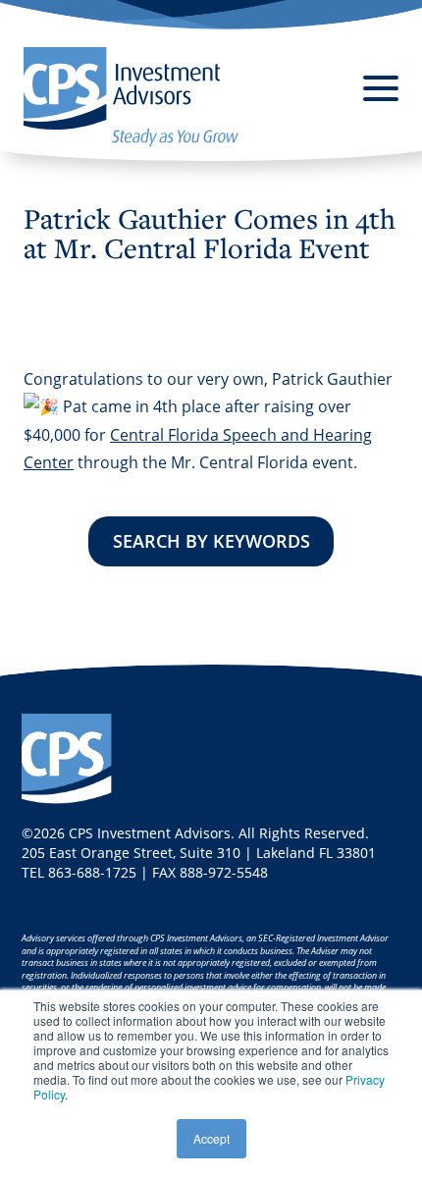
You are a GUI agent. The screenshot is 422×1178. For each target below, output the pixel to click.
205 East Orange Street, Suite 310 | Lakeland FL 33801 (199, 852)
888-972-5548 (224, 872)
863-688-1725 (92, 872)
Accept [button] (211, 1138)
